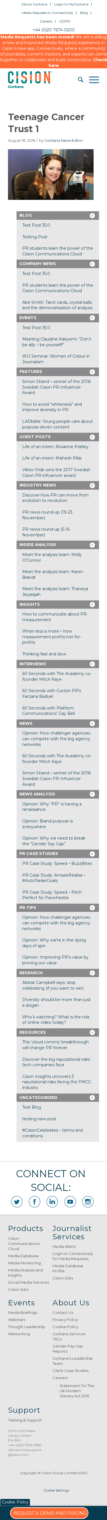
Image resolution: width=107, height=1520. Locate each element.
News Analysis (37, 794)
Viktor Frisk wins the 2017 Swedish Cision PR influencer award (56, 472)
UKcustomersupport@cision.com (25, 1452)
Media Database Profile (68, 1268)
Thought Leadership (26, 1326)
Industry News (37, 485)
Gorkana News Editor (64, 140)
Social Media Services (28, 1282)
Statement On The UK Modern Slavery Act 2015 (77, 1390)
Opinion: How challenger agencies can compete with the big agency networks (56, 739)
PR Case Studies (38, 853)
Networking (19, 1334)
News (26, 723)
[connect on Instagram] (88, 1202)
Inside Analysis (37, 544)
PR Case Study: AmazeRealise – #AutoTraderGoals (54, 878)
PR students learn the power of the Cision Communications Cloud (57, 251)
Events (28, 317)
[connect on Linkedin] (52, 1202)
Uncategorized (38, 1097)
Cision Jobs (18, 1289)
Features (30, 371)
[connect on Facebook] (34, 1202)
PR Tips (27, 907)
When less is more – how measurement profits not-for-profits (51, 637)
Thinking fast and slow (44, 654)
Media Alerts (64, 1246)
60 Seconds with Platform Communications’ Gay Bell (48, 710)
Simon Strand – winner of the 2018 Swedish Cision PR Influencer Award (56, 387)
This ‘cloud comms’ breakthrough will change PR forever (55, 1044)
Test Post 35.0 (36, 225)
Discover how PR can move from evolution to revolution (55, 498)
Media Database (23, 1256)
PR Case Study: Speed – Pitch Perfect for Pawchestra (52, 895)
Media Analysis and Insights (25, 1272)
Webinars (16, 1319)
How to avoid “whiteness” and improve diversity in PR (52, 407)
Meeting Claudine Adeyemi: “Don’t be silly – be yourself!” (56, 342)
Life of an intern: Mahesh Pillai (52, 458)
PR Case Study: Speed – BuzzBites (57, 863)
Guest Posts (35, 436)
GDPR (64, 21)
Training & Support (25, 1420)
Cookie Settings (56, 1490)
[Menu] (91, 79)
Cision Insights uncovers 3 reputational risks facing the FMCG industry (56, 1082)
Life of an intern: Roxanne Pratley (55, 446)
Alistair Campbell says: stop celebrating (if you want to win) (53, 985)
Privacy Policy (65, 1319)
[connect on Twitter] (17, 1202)
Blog (84, 13)
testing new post (39, 1118)
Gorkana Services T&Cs (69, 1336)
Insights (29, 604)
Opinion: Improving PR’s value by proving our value (55, 960)
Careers (46, 21)
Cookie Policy (65, 1326)
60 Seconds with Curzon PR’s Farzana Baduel (51, 693)
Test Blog (31, 1107)
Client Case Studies (70, 1370)
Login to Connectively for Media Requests (73, 1256)
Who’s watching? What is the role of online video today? (56, 1019)
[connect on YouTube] (70, 1202)
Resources (32, 1032)
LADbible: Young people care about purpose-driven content (57, 424)
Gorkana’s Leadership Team (73, 1361)
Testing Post (34, 236)
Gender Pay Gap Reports (68, 1348)
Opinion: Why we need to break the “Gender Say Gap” (53, 841)
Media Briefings (22, 1312)
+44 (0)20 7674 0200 (54, 29)
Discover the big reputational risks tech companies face (56, 1062)
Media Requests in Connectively (47, 13)
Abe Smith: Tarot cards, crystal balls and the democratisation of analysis (57, 305)
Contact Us (63, 1312)
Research (31, 972)
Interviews (32, 663)
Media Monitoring (24, 1263)
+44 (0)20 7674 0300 (24, 1445)
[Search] (77, 79)
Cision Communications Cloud (24, 1243)
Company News (37, 263)
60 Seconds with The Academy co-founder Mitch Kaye (57, 676)
